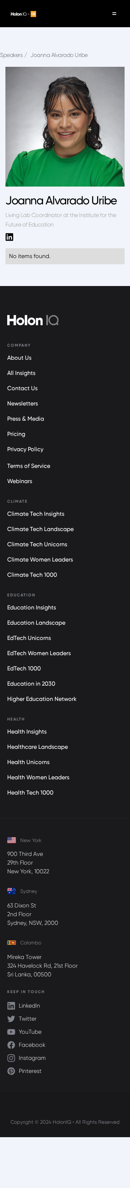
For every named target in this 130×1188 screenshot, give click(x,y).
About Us (19, 357)
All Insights (21, 373)
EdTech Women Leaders (39, 653)
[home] (21, 13)
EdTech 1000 (24, 668)
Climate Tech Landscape (40, 529)
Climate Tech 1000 (32, 574)
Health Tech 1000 (30, 792)
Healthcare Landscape (37, 746)
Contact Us (22, 388)
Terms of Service (28, 465)
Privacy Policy (25, 449)
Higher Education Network (42, 698)
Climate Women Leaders (40, 559)
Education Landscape (36, 622)
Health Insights (27, 731)
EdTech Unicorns (29, 637)
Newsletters (22, 403)
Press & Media (25, 418)
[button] (114, 13)
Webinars (19, 481)
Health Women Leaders (38, 777)
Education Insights (31, 607)
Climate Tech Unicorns (37, 544)
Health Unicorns (28, 762)
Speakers (11, 55)
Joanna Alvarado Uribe (59, 55)
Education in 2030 (31, 683)
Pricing (16, 433)
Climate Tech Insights (35, 513)
